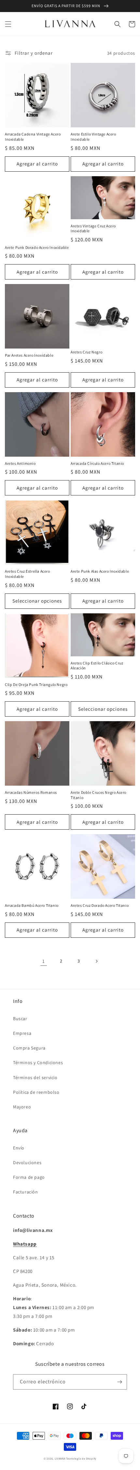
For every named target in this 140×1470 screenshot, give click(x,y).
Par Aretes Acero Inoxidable (29, 355)
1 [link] (43, 961)
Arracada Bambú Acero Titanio (32, 905)
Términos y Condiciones (38, 1062)
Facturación (25, 1192)
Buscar (20, 1018)
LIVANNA (60, 1458)
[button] (8, 24)
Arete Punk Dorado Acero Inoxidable (37, 247)
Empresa (22, 1033)
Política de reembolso (36, 1092)
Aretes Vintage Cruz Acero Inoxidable (93, 228)
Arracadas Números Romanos (31, 792)
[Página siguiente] (96, 961)
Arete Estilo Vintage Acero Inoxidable (93, 137)
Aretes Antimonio (20, 463)
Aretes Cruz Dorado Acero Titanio (100, 905)
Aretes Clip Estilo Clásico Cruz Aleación (97, 666)
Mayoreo (22, 1107)
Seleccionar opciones (37, 601)
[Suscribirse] (119, 1382)
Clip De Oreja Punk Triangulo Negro (36, 684)
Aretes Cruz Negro (86, 352)
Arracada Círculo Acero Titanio (97, 463)
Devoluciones (27, 1162)
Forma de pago (29, 1177)
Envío (18, 1148)
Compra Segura (29, 1048)
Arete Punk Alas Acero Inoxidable (100, 571)
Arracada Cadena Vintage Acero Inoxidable (33, 137)
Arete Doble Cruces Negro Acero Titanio (98, 795)
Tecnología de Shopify (81, 1458)
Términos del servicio (35, 1077)
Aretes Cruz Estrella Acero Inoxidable (27, 574)
